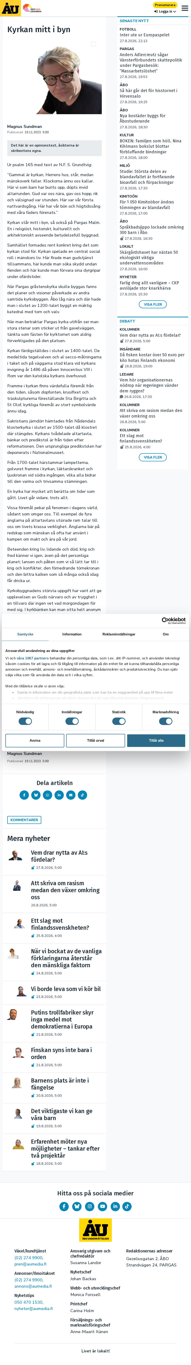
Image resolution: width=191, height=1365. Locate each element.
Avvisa (35, 741)
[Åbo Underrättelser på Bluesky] (77, 1206)
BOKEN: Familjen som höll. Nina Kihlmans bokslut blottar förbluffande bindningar (150, 149)
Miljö (125, 166)
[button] (165, 11)
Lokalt (126, 246)
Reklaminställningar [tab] (118, 634)
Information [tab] (72, 634)
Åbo (124, 85)
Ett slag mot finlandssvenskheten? (141, 441)
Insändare (130, 349)
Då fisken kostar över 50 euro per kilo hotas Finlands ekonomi (152, 360)
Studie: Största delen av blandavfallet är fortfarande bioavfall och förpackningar (147, 180)
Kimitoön (128, 196)
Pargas (127, 49)
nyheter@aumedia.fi (33, 1308)
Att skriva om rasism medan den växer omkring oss (151, 416)
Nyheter (128, 277)
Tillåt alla (156, 741)
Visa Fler (153, 304)
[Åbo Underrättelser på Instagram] (89, 1206)
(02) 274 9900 (28, 1258)
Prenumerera (165, 5)
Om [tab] (166, 634)
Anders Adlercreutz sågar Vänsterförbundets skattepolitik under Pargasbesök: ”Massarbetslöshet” (151, 65)
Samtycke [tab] (25, 634)
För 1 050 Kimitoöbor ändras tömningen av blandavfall (147, 207)
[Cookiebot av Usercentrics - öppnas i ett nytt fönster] (165, 620)
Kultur (127, 135)
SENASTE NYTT (134, 21)
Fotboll (128, 29)
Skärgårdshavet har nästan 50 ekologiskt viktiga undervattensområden (149, 260)
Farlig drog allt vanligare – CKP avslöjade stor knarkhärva (149, 288)
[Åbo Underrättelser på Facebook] (64, 1206)
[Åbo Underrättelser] (95, 1230)
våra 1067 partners (33, 658)
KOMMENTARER (24, 820)
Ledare (127, 374)
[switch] (72, 721)
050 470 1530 (28, 1302)
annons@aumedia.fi (33, 1286)
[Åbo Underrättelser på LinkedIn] (115, 1206)
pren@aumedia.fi (30, 1264)
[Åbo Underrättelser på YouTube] (102, 1206)
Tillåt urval (95, 741)
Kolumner (130, 329)
